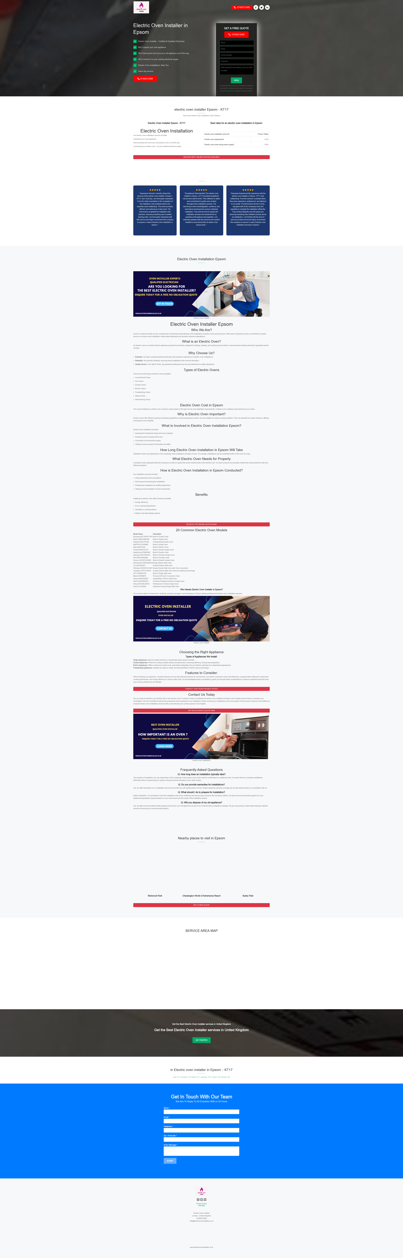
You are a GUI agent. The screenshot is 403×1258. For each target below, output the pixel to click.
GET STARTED (201, 1040)
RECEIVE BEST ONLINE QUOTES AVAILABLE (201, 157)
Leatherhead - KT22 (206, 1077)
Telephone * (168, 1126)
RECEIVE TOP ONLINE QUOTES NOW (201, 524)
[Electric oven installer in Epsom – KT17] (201, 1191)
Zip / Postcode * (170, 1136)
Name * (167, 1108)
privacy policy (229, 91)
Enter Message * (170, 1145)
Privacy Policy (201, 1203)
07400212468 (243, 7)
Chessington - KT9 (185, 1077)
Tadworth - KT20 (216, 1077)
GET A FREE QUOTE (201, 905)
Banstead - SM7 (226, 1077)
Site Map (201, 1205)
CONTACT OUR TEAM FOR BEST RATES (201, 689)
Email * (167, 1117)
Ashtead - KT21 (196, 1077)
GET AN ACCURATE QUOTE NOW (201, 710)
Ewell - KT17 (176, 1077)
